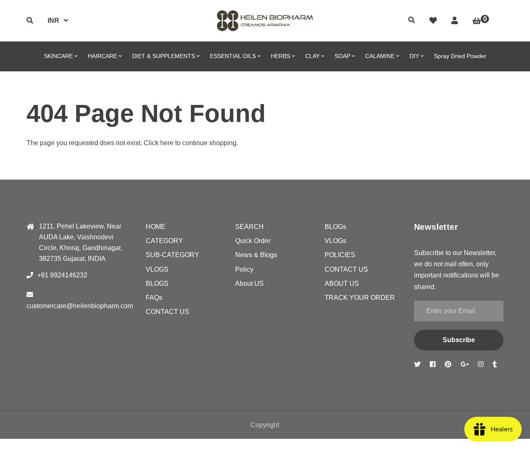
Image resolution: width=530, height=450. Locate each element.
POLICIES (340, 254)
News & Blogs (256, 254)
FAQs (154, 297)
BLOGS (157, 283)
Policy (244, 269)
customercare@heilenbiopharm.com (79, 305)
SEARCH (249, 226)
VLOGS (157, 269)
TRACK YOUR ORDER (360, 297)
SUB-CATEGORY (172, 254)
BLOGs (335, 226)
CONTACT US (167, 311)
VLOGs (335, 240)
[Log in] (454, 21)
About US (249, 283)
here (166, 142)
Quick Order (252, 240)
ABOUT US (342, 283)
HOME (156, 226)
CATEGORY (164, 240)
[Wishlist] (433, 21)
